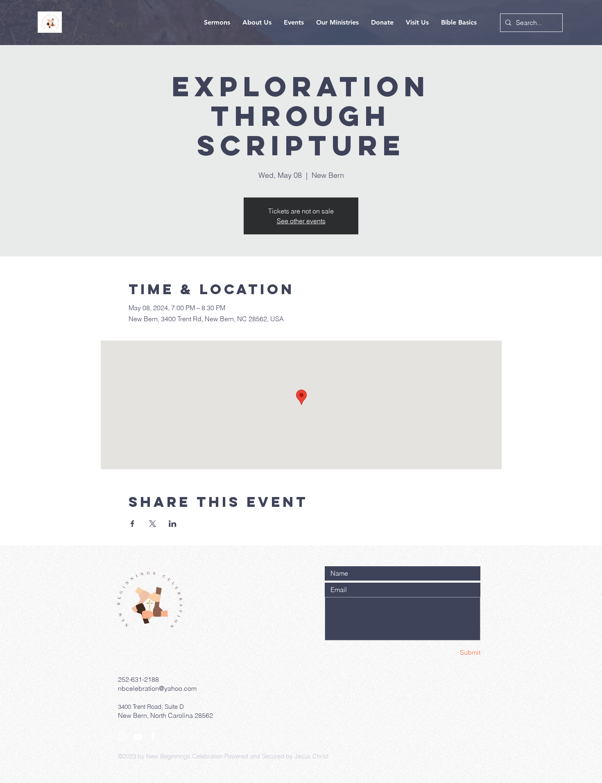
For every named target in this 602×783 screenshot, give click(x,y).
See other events (301, 221)
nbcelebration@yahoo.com (157, 688)
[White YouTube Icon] (138, 736)
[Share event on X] (152, 523)
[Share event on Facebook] (132, 523)
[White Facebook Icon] (152, 736)
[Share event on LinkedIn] (173, 523)
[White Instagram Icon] (123, 736)
